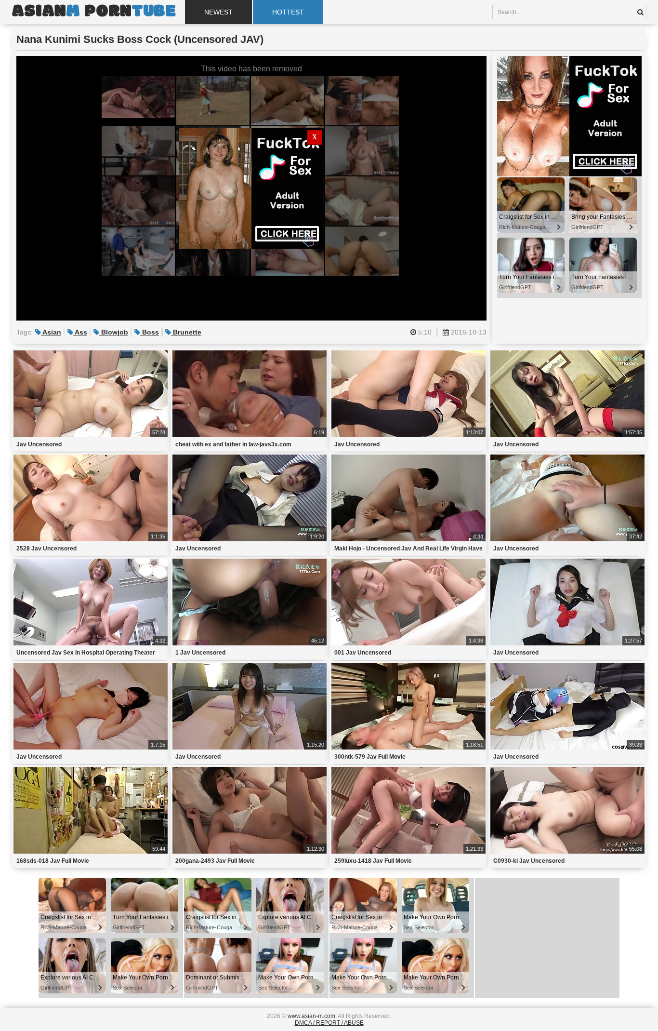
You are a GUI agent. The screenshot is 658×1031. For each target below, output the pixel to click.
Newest (218, 12)
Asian (51, 332)
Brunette (186, 332)
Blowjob (113, 332)
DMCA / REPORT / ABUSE (329, 1022)
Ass (80, 332)
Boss (149, 332)
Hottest (288, 12)
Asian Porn (93, 12)
